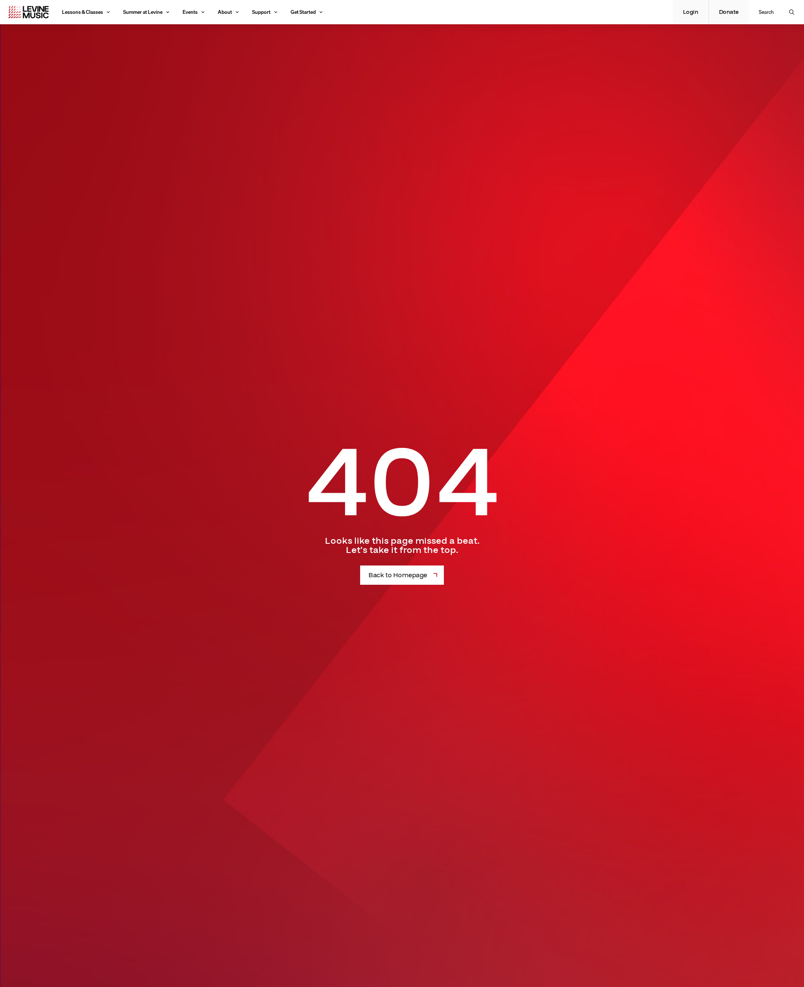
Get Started (303, 12)
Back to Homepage (397, 575)
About (225, 12)
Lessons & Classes (82, 12)
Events (190, 12)
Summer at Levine (142, 12)
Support (261, 12)
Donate (729, 12)
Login (690, 12)
